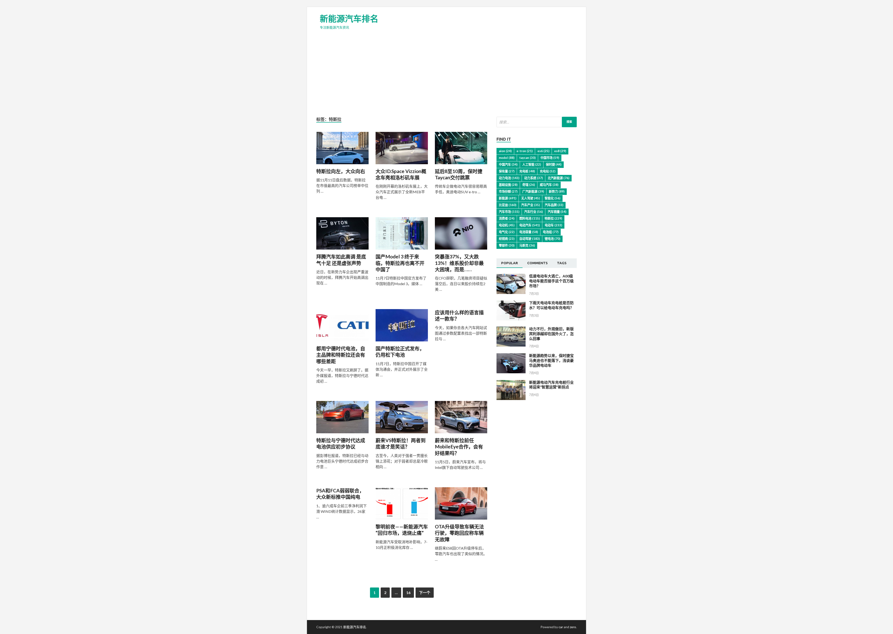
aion (505, 151)
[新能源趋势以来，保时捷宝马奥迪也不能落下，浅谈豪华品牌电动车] (511, 372)
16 (408, 592)
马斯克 (527, 245)
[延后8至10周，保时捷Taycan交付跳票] (461, 150)
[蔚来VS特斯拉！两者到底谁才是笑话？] (402, 419)
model (506, 158)
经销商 (506, 238)
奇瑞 (528, 185)
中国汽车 (508, 164)
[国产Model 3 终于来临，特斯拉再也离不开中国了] (402, 235)
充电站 (547, 171)
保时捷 (553, 164)
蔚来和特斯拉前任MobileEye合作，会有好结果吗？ (459, 446)
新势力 (556, 191)
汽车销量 (557, 212)
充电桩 (527, 171)
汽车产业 (530, 205)
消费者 (506, 218)
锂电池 (552, 238)
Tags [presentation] (561, 263)
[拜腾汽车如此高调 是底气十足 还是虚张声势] (342, 235)
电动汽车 (529, 225)
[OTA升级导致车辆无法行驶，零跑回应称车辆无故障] (461, 505)
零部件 (506, 245)
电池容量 (528, 232)
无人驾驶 (530, 198)
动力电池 (509, 178)
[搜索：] (536, 122)
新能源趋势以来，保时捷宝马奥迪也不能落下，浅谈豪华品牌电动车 (551, 360)
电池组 (550, 232)
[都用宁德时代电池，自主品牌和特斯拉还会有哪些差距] (342, 327)
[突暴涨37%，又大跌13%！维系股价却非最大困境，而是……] (461, 235)
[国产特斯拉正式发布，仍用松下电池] (402, 327)
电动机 (506, 225)
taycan (527, 158)
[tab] (509, 263)
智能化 (552, 198)
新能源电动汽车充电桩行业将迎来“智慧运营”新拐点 (551, 384)
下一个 (424, 592)
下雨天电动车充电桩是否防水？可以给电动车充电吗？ (551, 305)
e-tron (524, 151)
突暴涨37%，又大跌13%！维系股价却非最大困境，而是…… (459, 263)
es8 (560, 151)
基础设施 (508, 185)
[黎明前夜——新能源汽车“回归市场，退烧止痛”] (402, 505)
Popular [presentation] (509, 263)
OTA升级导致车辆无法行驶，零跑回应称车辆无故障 (459, 533)
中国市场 (549, 158)
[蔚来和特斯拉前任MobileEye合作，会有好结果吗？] (461, 419)
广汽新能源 (533, 191)
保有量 (506, 171)
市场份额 (508, 191)
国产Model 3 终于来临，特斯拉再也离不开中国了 (400, 263)
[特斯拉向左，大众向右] (342, 150)
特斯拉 (553, 218)
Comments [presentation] (537, 263)
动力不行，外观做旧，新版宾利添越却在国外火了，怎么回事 (551, 334)
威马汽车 (549, 185)
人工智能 (531, 164)
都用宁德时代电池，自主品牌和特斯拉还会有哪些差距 (340, 354)
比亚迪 (507, 205)
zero (573, 627)
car (561, 627)
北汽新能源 (558, 178)
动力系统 (533, 178)
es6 (543, 151)
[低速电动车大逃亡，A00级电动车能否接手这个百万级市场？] (511, 292)
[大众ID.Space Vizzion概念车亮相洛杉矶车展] (402, 150)
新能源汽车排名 (349, 18)
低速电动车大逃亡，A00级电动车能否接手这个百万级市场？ (551, 281)
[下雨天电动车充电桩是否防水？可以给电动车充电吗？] (511, 319)
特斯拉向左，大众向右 (340, 171)
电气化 (506, 232)
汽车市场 (509, 212)
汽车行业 (533, 212)
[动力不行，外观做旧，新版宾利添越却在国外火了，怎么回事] (511, 345)
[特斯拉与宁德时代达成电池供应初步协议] (342, 419)
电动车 (553, 225)
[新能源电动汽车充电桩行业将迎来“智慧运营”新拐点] (511, 398)
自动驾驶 (529, 238)
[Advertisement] (446, 72)
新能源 (507, 198)
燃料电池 (529, 218)
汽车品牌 (554, 205)
